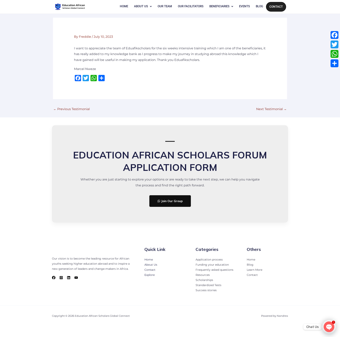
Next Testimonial (271, 109)
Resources (203, 275)
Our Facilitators (190, 6)
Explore (149, 275)
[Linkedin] (68, 277)
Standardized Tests (208, 285)
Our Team (165, 6)
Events (244, 6)
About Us (141, 6)
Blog (259, 6)
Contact (276, 6)
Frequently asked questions (214, 270)
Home (124, 6)
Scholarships (204, 280)
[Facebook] (53, 277)
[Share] (334, 63)
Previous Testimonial (71, 109)
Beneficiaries (219, 6)
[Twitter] (334, 44)
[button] (143, 6)
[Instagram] (61, 277)
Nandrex (282, 315)
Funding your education (212, 264)
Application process (209, 259)
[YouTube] (76, 277)
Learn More (254, 270)
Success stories (206, 290)
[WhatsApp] (334, 54)
